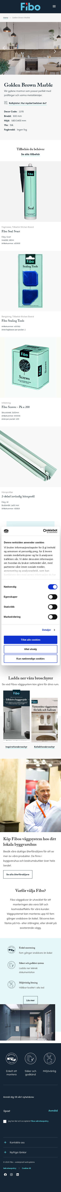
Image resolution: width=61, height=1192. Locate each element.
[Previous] (4, 48)
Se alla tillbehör (30, 154)
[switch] (52, 596)
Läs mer (30, 1000)
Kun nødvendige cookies (30, 658)
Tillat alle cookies (30, 639)
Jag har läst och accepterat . (28, 1121)
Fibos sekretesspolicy (39, 1121)
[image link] (16, 716)
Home (5, 17)
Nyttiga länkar (18, 1152)
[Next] (54, 51)
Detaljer (46, 629)
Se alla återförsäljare (17, 874)
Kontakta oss (17, 1142)
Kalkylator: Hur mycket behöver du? (28, 103)
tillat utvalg (30, 649)
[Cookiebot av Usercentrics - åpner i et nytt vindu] (43, 531)
